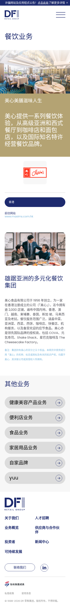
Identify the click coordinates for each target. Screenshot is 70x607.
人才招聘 (42, 518)
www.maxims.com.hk (19, 216)
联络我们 (20, 567)
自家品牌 (18, 463)
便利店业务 (21, 417)
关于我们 (12, 518)
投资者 (10, 541)
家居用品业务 (23, 447)
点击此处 (43, 3)
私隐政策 (9, 593)
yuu (13, 478)
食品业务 (18, 432)
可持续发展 (13, 551)
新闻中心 (42, 541)
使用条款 (26, 593)
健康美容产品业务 (28, 402)
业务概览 (12, 527)
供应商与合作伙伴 (47, 530)
